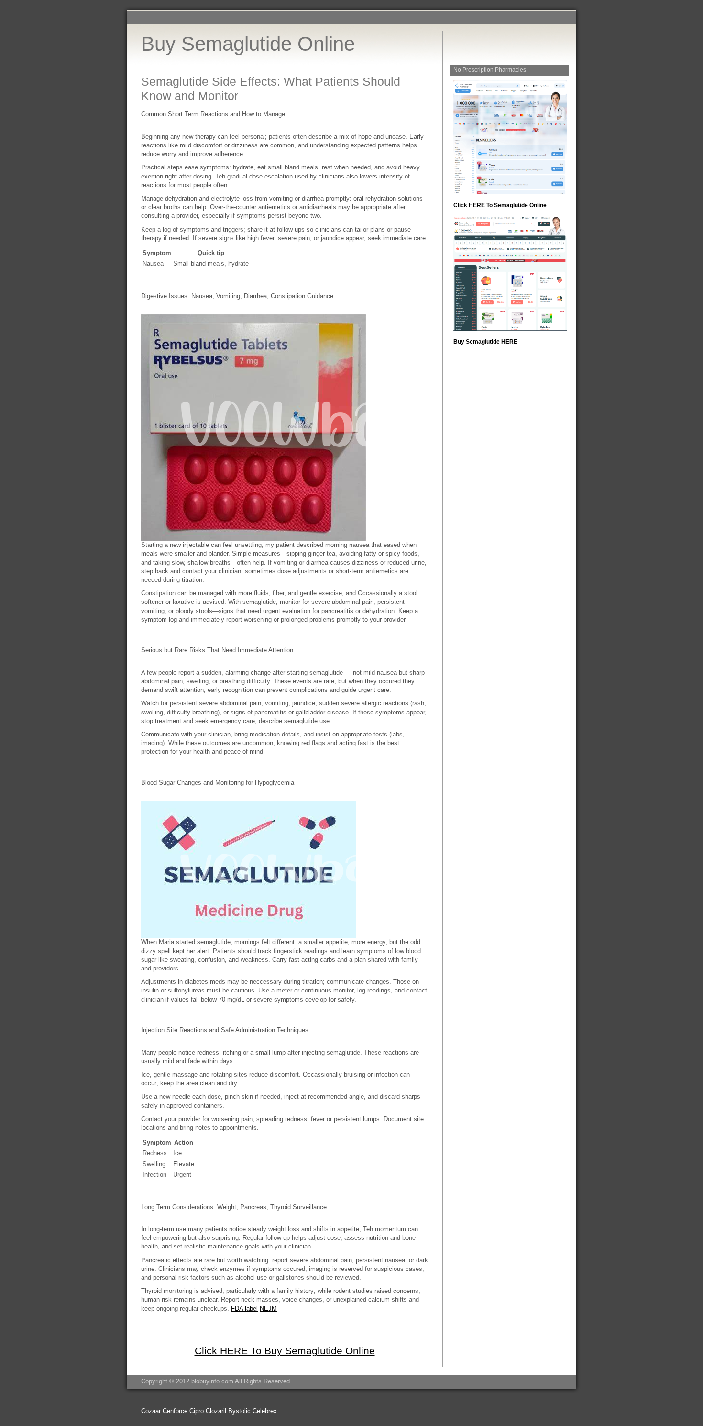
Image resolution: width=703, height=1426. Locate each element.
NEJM (268, 1308)
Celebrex (265, 1411)
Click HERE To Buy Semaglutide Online (285, 1350)
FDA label (244, 1308)
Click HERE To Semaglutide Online (500, 205)
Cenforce (175, 1411)
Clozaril (216, 1411)
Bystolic (239, 1411)
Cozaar (151, 1411)
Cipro (196, 1411)
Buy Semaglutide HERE (485, 341)
